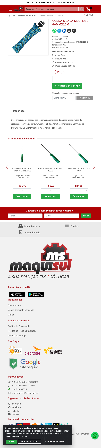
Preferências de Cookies (55, 441)
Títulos (74, 226)
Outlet (11, 315)
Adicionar (23, 196)
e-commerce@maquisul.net (25, 393)
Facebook (16, 407)
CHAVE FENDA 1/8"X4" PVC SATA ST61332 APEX (22, 169)
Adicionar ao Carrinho (68, 85)
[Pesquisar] (82, 9)
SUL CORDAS (63, 48)
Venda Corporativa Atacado (21, 310)
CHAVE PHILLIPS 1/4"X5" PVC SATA (79, 169)
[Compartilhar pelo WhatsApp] (54, 31)
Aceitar (12, 441)
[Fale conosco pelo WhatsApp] (95, 435)
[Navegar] (7, 167)
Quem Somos (14, 305)
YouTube (15, 414)
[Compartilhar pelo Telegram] (59, 31)
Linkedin (15, 411)
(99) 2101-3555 (19, 389)
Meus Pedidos (32, 226)
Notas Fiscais (32, 232)
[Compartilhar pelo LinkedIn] (64, 31)
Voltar (89, 15)
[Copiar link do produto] (74, 31)
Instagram (16, 404)
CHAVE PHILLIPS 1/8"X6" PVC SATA (50, 169)
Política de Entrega (17, 335)
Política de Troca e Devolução (22, 331)
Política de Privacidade (19, 326)
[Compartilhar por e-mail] (69, 31)
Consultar (85, 98)
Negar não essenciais (29, 441)
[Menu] (10, 9)
